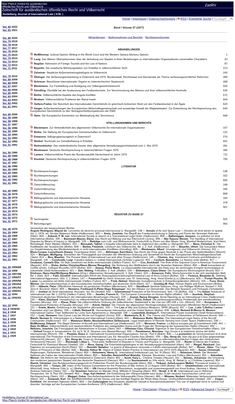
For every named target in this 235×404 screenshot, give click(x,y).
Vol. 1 (6, 335)
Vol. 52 (7, 141)
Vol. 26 (7, 242)
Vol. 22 (7, 256)
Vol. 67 (7, 86)
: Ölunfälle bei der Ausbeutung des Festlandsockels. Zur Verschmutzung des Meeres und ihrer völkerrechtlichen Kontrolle (110, 90)
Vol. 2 (6, 332)
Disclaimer (150, 389)
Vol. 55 (7, 131)
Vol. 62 (7, 103)
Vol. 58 (7, 121)
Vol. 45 (7, 169)
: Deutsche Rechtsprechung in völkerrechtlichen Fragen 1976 (74, 159)
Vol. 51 (7, 144)
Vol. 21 (7, 259)
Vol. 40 (7, 190)
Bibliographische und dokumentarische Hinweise (62, 197)
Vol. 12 (7, 294)
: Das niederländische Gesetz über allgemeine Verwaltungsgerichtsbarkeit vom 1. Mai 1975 (96, 145)
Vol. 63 (7, 99)
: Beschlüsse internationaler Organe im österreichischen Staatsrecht (79, 81)
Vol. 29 (7, 232)
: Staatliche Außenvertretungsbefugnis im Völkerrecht (70, 72)
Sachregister (41, 219)
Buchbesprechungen (157, 37)
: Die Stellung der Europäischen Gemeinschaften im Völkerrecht (74, 132)
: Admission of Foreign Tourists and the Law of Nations (70, 63)
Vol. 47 (7, 162)
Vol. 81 (7, 30)
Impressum (139, 18)
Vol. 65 (7, 93)
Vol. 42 (7, 179)
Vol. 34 (7, 211)
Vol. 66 (7, 89)
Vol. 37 (7, 200)
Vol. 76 (7, 51)
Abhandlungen (96, 37)
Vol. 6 (6, 319)
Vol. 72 (7, 65)
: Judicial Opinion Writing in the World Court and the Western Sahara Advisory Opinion (91, 54)
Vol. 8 (6, 312)
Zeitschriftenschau (44, 184)
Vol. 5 (6, 322)
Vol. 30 (7, 229)
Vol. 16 (7, 280)
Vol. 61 (7, 106)
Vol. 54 (7, 134)
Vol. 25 (7, 245)
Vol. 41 (7, 183)
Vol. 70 (7, 76)
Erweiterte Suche (200, 18)
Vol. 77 (7, 48)
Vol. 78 (7, 44)
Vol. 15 (7, 284)
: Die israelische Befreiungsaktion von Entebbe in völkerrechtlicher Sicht (80, 67)
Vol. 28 (7, 235)
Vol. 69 (7, 79)
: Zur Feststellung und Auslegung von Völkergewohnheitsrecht (77, 85)
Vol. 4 (6, 325)
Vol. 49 (7, 155)
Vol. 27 (7, 239)
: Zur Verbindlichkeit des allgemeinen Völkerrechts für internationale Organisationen (89, 127)
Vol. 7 (6, 315)
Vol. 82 (7, 26)
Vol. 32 (7, 217)
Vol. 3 (6, 329)
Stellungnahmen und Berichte (125, 37)
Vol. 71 (7, 68)
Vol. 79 (7, 41)
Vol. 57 (7, 124)
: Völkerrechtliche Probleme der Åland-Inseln (65, 99)
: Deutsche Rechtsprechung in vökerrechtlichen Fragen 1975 (76, 150)
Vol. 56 (7, 128)
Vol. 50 (7, 152)
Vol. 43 (7, 176)
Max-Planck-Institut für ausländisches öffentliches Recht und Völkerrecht (45, 400)
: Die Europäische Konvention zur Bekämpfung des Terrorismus (74, 115)
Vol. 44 (7, 172)
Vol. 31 (7, 221)
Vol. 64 (7, 96)
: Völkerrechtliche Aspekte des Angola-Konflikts (65, 94)
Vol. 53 (7, 138)
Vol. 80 (7, 38)
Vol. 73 (7, 61)
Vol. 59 (7, 117)
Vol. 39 (7, 194)
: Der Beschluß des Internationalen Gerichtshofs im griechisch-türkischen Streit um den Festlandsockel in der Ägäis (109, 103)
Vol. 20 (7, 267)
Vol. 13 (7, 290)
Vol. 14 (7, 287)
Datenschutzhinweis (162, 18)
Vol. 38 (7, 197)
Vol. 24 (7, 249)
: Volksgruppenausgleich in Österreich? (62, 136)
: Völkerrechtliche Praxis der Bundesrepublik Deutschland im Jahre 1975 (80, 154)
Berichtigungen (42, 223)
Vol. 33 (7, 214)
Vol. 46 (7, 166)
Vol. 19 (7, 270)
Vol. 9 (6, 308)
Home (126, 18)
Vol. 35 (7, 207)
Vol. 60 (7, 114)
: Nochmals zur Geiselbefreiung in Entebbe (63, 141)
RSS (183, 18)
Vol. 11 (7, 297)
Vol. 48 (7, 159)
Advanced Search (202, 389)
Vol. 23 (7, 252)
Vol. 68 (7, 83)
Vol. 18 (7, 274)
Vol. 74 (7, 58)
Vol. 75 (7, 54)
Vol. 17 (7, 277)
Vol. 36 (7, 204)
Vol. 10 (7, 305)
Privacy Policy (168, 389)
